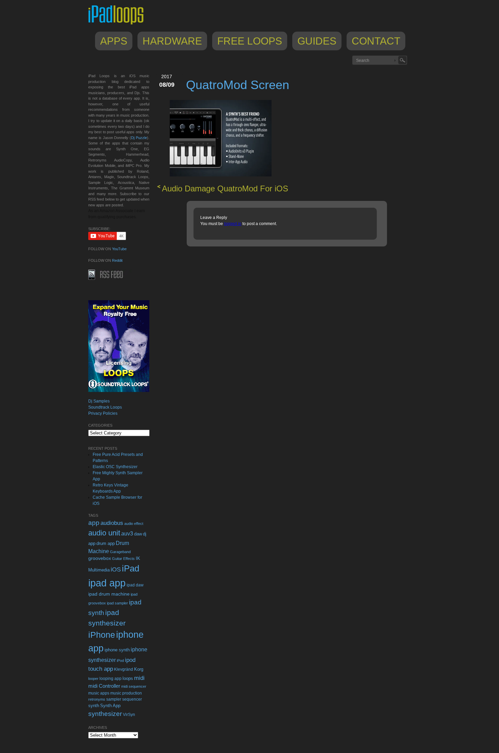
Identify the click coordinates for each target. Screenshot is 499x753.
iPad (130, 568)
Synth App (110, 705)
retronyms (96, 699)
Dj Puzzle (139, 138)
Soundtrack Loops (105, 407)
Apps (113, 41)
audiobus (111, 523)
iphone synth (117, 649)
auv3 (127, 533)
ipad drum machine (109, 594)
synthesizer (105, 713)
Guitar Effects (123, 559)
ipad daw (135, 585)
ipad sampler (117, 603)
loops (128, 678)
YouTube (119, 249)
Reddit (117, 260)
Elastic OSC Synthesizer (115, 466)
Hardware (172, 41)
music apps (98, 693)
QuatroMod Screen (237, 85)
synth (93, 705)
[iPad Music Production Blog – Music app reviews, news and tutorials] (119, 24)
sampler (113, 699)
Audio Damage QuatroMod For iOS (225, 188)
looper (93, 679)
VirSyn (129, 714)
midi (139, 677)
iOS (116, 569)
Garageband (120, 552)
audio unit (104, 533)
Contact (376, 41)
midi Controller (104, 686)
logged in (232, 223)
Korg (138, 669)
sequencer (132, 699)
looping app (110, 678)
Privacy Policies (102, 413)
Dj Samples (99, 401)
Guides (316, 41)
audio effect (133, 523)
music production (126, 693)
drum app (105, 543)
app (93, 522)
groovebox (99, 558)
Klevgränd (123, 669)
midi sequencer (133, 686)
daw (138, 533)
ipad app (107, 582)
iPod (120, 660)
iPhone (101, 634)
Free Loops (249, 41)
